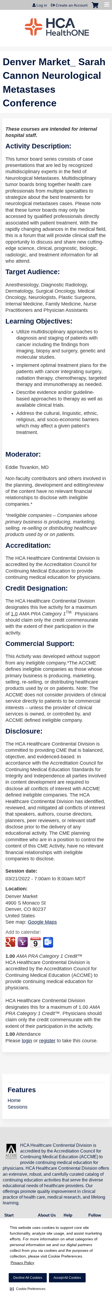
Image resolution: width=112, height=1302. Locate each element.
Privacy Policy (22, 1263)
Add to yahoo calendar (23, 942)
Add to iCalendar (35, 942)
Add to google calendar (11, 942)
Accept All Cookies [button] (67, 1278)
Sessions (17, 1107)
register (47, 1040)
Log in (41, 5)
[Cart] (95, 8)
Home (14, 1100)
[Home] (57, 27)
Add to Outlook (48, 942)
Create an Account (72, 5)
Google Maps (42, 922)
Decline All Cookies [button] (27, 1278)
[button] (27, 1289)
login (27, 1040)
